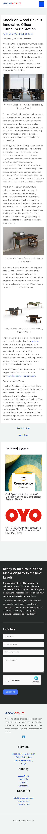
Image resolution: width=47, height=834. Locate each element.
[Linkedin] (23, 736)
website (34, 341)
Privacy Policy (23, 801)
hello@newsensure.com (23, 798)
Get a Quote (10, 692)
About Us (23, 779)
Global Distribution (24, 757)
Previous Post (23, 428)
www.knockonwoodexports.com (22, 376)
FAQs (23, 764)
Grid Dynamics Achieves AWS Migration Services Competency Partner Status (23, 496)
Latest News (23, 776)
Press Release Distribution (23, 754)
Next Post (23, 435)
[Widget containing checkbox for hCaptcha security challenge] (22, 680)
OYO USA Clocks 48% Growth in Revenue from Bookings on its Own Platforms (23, 530)
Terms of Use (23, 804)
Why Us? (23, 782)
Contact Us (23, 786)
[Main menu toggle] (41, 4)
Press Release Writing (23, 760)
